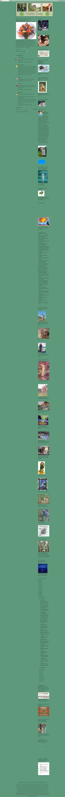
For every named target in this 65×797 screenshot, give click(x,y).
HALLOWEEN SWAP (44, 626)
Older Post (35, 109)
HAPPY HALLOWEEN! (44, 605)
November (42, 598)
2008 (40, 594)
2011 (40, 589)
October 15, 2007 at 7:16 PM (24, 62)
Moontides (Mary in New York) (43, 273)
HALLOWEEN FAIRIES (44, 615)
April (41, 675)
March (41, 677)
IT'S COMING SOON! (44, 616)
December (42, 597)
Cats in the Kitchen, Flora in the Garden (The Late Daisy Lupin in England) (43, 250)
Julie (45, 111)
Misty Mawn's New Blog (42, 269)
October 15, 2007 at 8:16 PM (24, 74)
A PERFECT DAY (43, 624)
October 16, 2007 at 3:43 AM (24, 80)
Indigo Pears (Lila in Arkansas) (43, 268)
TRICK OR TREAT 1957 (44, 603)
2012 (40, 587)
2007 (40, 595)
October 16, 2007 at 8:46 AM (24, 89)
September (42, 667)
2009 (40, 592)
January (41, 680)
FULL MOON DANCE (44, 618)
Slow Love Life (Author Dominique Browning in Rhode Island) (43, 288)
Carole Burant (20, 57)
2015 (40, 582)
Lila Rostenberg (20, 64)
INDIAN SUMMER (43, 620)
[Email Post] (27, 51)
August (41, 669)
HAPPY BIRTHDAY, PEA (44, 632)
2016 (40, 580)
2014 (40, 584)
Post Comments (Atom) (24, 111)
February (41, 679)
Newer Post (18, 109)
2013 (40, 585)
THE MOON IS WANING (44, 641)
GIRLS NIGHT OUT (43, 639)
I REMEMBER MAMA (44, 663)
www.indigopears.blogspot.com (21, 41)
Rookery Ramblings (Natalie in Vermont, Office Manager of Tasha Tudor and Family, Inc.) (43, 282)
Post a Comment (18, 107)
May (41, 674)
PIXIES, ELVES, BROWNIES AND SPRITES (43, 652)
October (41, 600)
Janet (19, 77)
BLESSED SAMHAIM (44, 601)
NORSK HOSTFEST (43, 630)
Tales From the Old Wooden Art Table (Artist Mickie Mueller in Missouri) (43, 292)
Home (26, 109)
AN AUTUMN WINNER (44, 665)
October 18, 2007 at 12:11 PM (25, 104)
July (41, 670)
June (41, 672)
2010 (40, 590)
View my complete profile (43, 142)
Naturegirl (19, 92)
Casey (19, 83)
